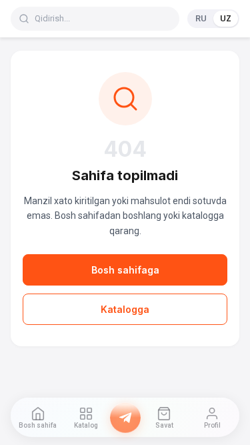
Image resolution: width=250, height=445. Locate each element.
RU (201, 18)
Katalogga (125, 309)
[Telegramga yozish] (125, 417)
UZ (225, 18)
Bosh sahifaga (125, 270)
